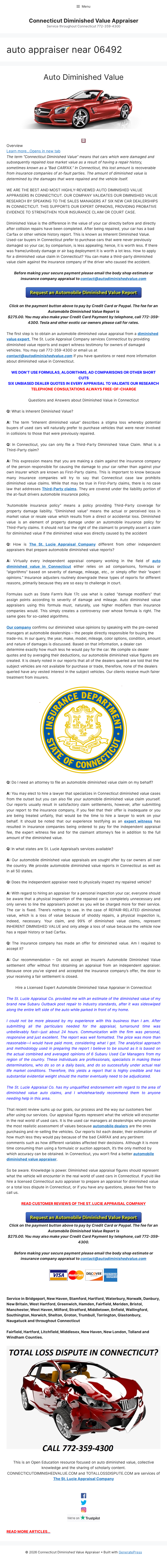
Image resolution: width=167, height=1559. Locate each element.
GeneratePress (130, 1552)
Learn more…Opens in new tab (33, 151)
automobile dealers (110, 1126)
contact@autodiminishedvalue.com (113, 278)
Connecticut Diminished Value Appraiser (83, 20)
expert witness (138, 821)
